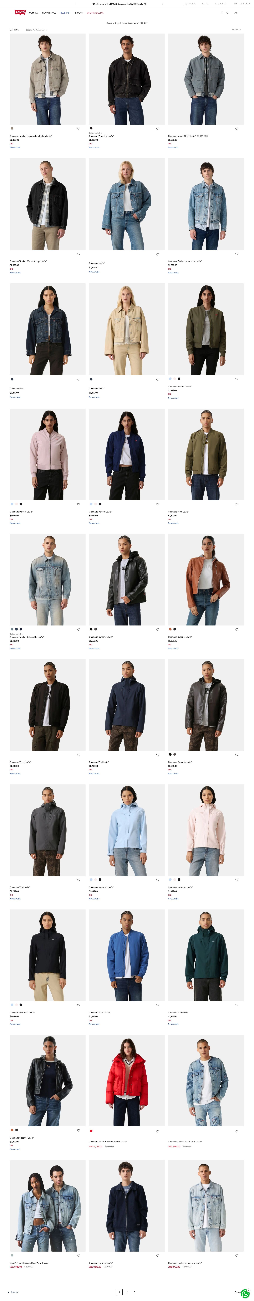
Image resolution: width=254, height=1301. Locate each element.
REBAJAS (78, 13)
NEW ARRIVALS (49, 13)
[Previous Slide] (75, 4)
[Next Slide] (162, 4)
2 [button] (127, 1292)
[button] (205, 4)
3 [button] (134, 1292)
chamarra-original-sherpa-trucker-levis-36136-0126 (127, 23)
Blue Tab (65, 13)
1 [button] (119, 1292)
